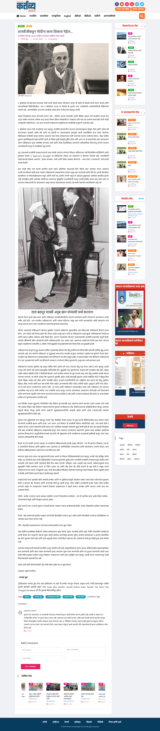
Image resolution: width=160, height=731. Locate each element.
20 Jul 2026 (132, 260)
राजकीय (32, 16)
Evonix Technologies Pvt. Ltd (76, 726)
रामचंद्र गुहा (24, 39)
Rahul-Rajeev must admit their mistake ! (98, 695)
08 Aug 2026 (132, 172)
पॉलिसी (100, 722)
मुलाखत (122, 445)
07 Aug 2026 (132, 186)
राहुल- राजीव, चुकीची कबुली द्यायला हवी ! (27, 695)
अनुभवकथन (132, 134)
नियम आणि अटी (115, 722)
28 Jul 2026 (132, 43)
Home (22, 16)
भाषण (130, 206)
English (67, 16)
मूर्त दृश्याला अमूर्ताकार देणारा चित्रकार (134, 268)
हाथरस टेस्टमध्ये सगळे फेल (80, 695)
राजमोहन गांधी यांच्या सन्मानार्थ (133, 80)
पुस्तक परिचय (132, 176)
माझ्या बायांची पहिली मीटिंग (135, 151)
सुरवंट (129, 165)
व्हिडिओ (87, 16)
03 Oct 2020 (38, 39)
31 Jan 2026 (132, 57)
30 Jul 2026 (132, 218)
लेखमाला (136, 459)
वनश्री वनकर (132, 142)
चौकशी (89, 722)
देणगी (67, 722)
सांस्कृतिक (56, 16)
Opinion (132, 120)
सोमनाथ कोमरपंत (133, 272)
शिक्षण (122, 454)
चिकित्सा (21, 26)
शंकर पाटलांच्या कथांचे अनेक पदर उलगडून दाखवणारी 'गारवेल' (134, 181)
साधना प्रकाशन (138, 9)
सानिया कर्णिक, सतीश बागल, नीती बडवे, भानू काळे (135, 215)
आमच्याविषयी (109, 16)
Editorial (132, 251)
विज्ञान (129, 459)
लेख (24, 684)
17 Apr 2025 (132, 100)
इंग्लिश (122, 449)
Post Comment (30, 666)
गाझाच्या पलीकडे (132, 65)
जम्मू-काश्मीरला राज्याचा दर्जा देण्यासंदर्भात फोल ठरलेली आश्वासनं (134, 38)
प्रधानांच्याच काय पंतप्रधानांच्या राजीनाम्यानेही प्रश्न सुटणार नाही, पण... (135, 241)
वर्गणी (45, 722)
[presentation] (141, 26)
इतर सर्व (141, 198)
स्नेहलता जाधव (133, 244)
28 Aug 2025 (132, 85)
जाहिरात (55, 722)
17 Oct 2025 (132, 71)
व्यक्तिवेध (131, 265)
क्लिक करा (130, 426)
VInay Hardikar (133, 128)
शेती (128, 449)
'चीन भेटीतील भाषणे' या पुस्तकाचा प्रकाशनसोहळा (134, 210)
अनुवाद (29, 26)
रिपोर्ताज (137, 445)
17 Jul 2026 (132, 274)
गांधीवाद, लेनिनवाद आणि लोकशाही (134, 51)
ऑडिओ (77, 16)
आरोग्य (134, 449)
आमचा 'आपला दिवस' (134, 137)
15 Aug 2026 (132, 144)
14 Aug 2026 (132, 129)
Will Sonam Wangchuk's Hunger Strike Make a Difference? (134, 257)
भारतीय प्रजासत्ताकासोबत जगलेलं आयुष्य (134, 94)
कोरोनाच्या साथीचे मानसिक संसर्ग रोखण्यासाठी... (61, 696)
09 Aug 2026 (132, 158)
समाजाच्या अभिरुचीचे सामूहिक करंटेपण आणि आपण (45, 696)
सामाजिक (44, 16)
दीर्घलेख (130, 445)
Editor (131, 258)
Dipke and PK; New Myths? (134, 124)
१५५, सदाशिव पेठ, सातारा (124, 392)
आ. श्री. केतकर (132, 184)
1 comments (52, 39)
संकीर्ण (97, 16)
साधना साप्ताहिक (123, 9)
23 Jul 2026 (132, 246)
